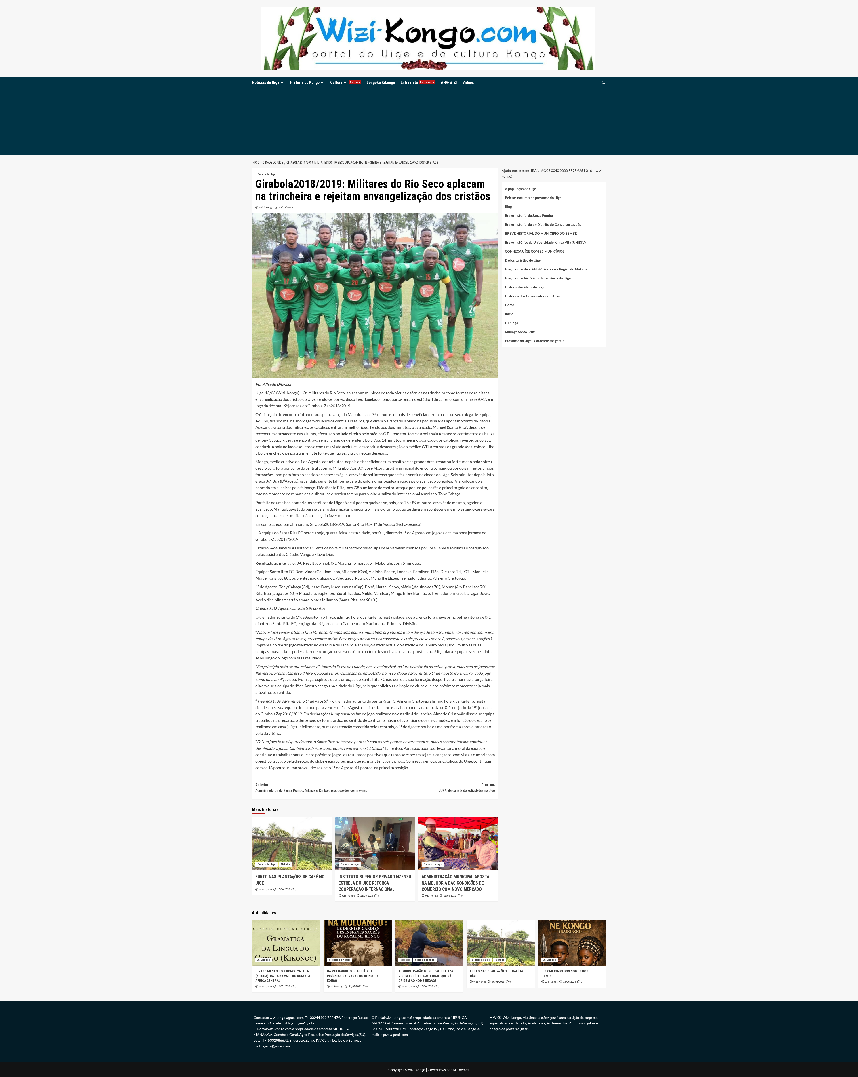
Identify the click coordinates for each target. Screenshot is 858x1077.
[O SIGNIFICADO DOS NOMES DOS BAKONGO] (572, 943)
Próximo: (467, 788)
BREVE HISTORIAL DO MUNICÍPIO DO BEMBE (541, 233)
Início (509, 314)
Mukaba (285, 864)
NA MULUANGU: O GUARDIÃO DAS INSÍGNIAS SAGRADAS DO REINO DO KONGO (352, 976)
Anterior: (311, 788)
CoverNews (437, 1069)
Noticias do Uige (425, 959)
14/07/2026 (283, 986)
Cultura (345, 82)
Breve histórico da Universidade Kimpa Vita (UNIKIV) (545, 242)
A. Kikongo (263, 959)
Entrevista (417, 82)
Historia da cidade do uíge (524, 287)
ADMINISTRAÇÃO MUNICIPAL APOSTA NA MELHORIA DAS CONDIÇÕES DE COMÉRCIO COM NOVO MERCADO (455, 883)
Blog (508, 207)
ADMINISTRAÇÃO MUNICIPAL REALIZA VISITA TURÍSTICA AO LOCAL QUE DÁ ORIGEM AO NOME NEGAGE (425, 976)
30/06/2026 (283, 889)
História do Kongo (305, 82)
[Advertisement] (429, 121)
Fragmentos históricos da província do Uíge (538, 278)
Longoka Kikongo (381, 82)
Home (509, 305)
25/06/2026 (569, 981)
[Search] (603, 82)
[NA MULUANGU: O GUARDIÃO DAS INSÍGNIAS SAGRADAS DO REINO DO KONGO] (358, 943)
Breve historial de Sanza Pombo (529, 215)
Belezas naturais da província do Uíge (533, 198)
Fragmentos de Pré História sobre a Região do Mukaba (546, 269)
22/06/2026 (366, 895)
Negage (405, 959)
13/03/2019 (286, 207)
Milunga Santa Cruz (520, 332)
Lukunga (511, 323)
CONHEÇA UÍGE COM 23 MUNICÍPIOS (534, 251)
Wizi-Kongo (266, 207)
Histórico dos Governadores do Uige (532, 296)
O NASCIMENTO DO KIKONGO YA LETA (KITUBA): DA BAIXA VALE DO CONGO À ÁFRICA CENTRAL (282, 976)
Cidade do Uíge (266, 174)
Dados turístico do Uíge (523, 260)
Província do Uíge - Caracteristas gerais (534, 341)
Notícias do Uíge (265, 82)
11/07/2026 (355, 986)
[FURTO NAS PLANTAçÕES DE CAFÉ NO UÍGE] (292, 843)
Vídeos (468, 82)
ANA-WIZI (449, 82)
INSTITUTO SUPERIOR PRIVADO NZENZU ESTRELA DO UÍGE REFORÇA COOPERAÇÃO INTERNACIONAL (375, 883)
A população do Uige (520, 189)
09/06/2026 (450, 895)
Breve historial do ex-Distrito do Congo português (543, 224)
